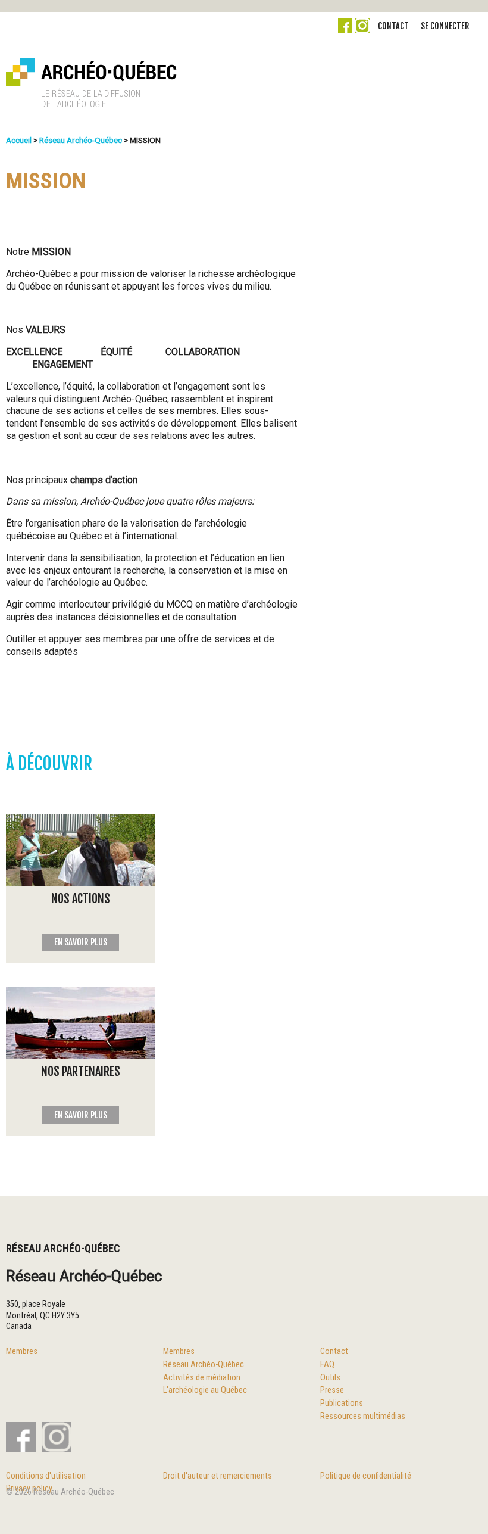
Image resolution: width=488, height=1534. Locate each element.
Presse (332, 1390)
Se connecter (445, 26)
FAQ (327, 1364)
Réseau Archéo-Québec (80, 140)
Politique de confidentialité (365, 1476)
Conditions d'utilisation (46, 1476)
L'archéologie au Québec (205, 1390)
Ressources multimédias (362, 1416)
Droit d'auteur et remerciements (217, 1476)
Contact (393, 26)
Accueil (19, 140)
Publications (341, 1403)
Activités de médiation (201, 1378)
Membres (21, 1351)
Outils (330, 1378)
